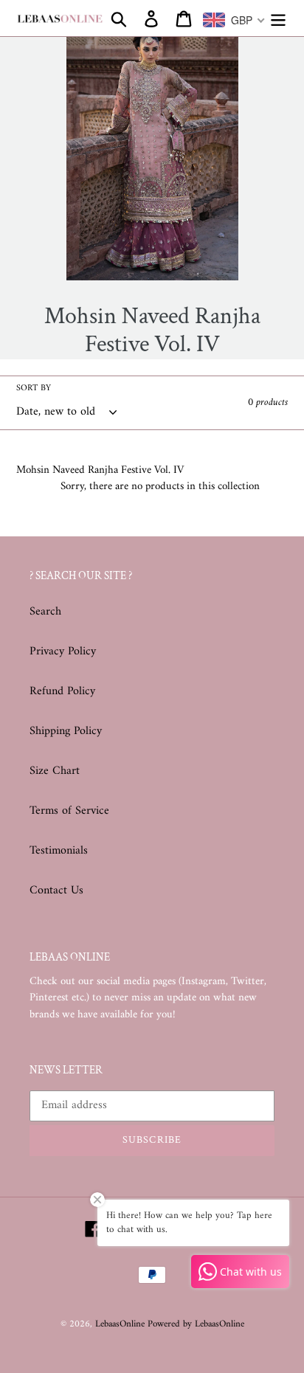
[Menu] (278, 18)
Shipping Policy (66, 731)
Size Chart (55, 771)
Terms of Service (69, 810)
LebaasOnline (121, 1323)
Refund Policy (62, 691)
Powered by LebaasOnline (196, 1323)
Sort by (33, 388)
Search (45, 611)
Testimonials (59, 850)
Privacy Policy (63, 651)
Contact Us (56, 890)
